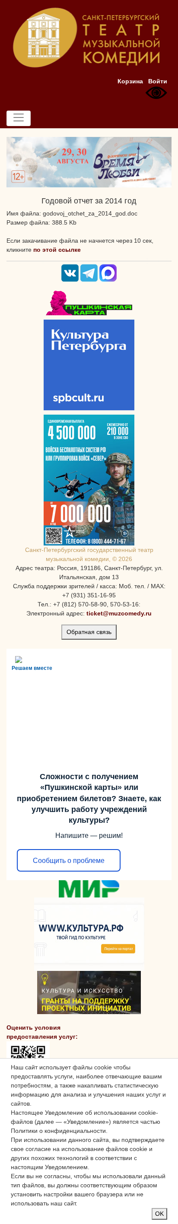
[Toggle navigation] (18, 118)
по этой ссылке (57, 249)
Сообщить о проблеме (69, 860)
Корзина (130, 81)
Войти (157, 81)
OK (159, 1213)
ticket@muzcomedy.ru (119, 613)
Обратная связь (89, 631)
